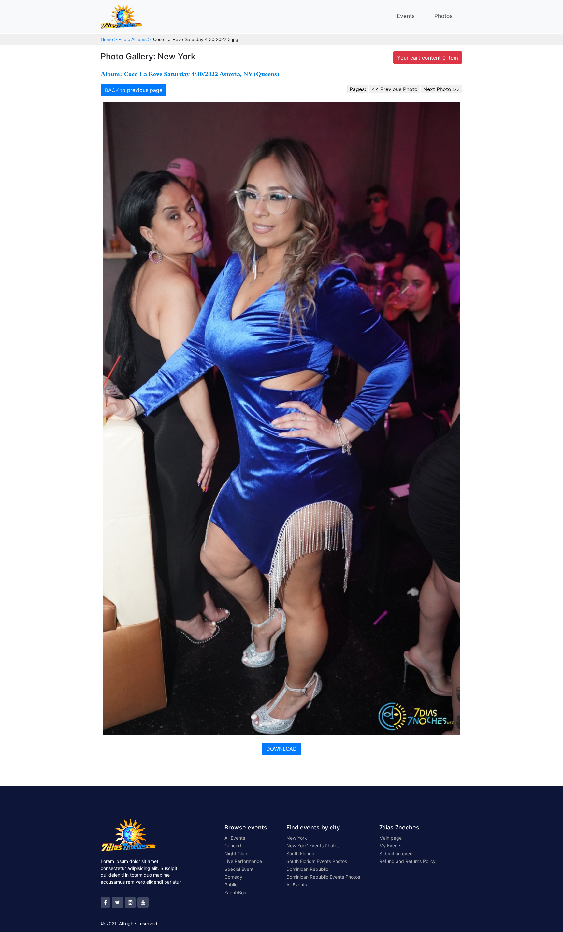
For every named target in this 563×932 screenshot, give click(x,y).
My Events (390, 845)
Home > (109, 39)
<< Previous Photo (394, 89)
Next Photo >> (441, 89)
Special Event (238, 869)
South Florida (300, 853)
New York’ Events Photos (312, 845)
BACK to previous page (133, 90)
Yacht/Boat (236, 892)
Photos (443, 16)
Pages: (358, 89)
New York (296, 838)
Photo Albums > (134, 39)
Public (231, 884)
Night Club (235, 853)
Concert (232, 845)
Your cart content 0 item (427, 57)
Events (406, 16)
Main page (390, 838)
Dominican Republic (307, 869)
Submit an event (396, 853)
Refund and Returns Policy (407, 861)
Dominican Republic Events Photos (323, 877)
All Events (234, 838)
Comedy (233, 877)
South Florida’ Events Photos (316, 861)
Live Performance (243, 861)
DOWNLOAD (281, 749)
